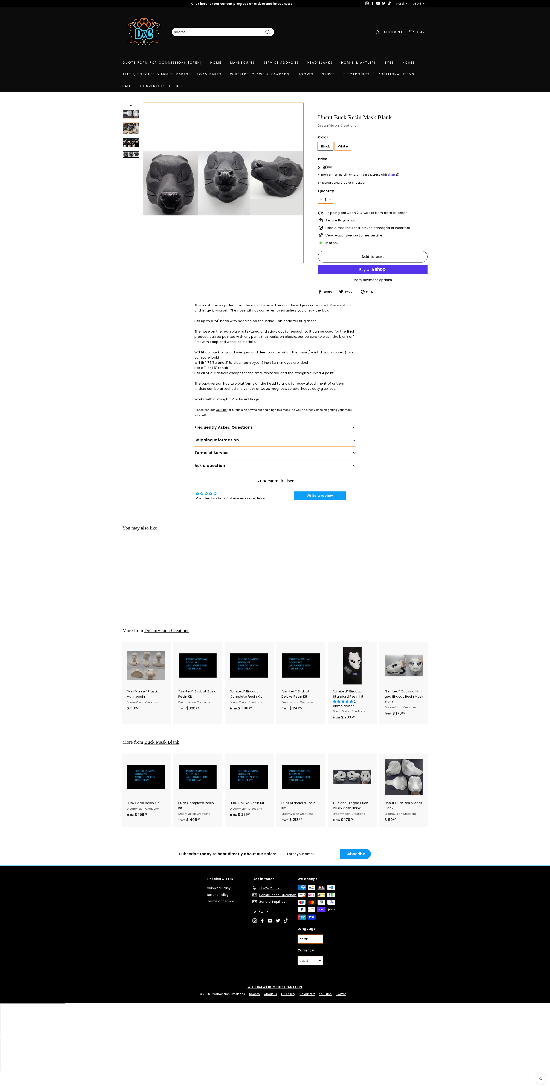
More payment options (373, 280)
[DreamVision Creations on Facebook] (262, 920)
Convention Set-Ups (161, 86)
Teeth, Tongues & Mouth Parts (155, 74)
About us (270, 994)
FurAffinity (288, 994)
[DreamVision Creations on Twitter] (278, 920)
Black (325, 146)
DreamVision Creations (337, 125)
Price (322, 159)
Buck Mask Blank (161, 742)
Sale (126, 86)
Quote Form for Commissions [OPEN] (162, 62)
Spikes (328, 74)
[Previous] (131, 106)
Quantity (326, 191)
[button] (343, 701)
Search (254, 994)
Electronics (357, 74)
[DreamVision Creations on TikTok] (285, 920)
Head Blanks (320, 62)
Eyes (389, 62)
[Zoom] (223, 183)
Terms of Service (220, 901)
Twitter (341, 994)
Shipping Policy (219, 888)
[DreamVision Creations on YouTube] (270, 920)
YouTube (325, 994)
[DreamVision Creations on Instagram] (254, 920)
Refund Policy (218, 895)
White (343, 146)
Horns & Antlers (358, 62)
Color (323, 137)
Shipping (324, 182)
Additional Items (396, 74)
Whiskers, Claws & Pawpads (259, 74)
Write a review (320, 495)
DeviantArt (307, 994)
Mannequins (242, 62)
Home (215, 62)
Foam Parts (209, 74)
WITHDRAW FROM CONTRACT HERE (275, 987)
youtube (221, 409)
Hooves (306, 74)
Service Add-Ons (281, 62)
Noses (409, 62)
